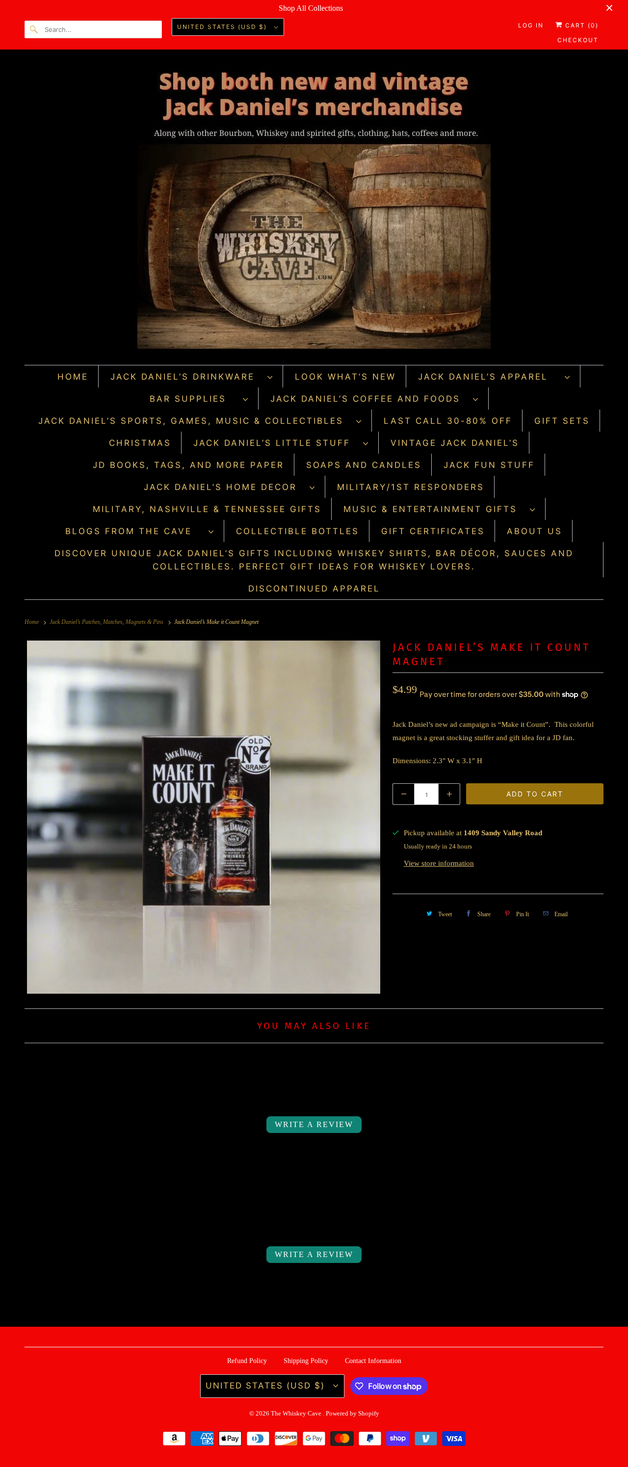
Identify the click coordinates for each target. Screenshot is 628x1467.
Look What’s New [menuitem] (345, 377)
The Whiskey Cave (297, 1413)
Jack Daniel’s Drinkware (186, 377)
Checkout (578, 40)
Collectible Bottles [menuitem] (297, 531)
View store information (439, 863)
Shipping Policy (306, 1360)
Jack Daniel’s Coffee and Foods (369, 399)
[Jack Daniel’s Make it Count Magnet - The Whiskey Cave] (203, 817)
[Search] (34, 29)
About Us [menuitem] (534, 531)
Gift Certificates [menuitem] (433, 531)
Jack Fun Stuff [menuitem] (489, 465)
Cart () (581, 25)
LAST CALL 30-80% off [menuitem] (448, 421)
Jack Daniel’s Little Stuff (275, 443)
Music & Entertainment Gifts (434, 509)
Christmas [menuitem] (140, 443)
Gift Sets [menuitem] (562, 421)
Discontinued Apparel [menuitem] (314, 588)
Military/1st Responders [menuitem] (410, 487)
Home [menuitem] (72, 377)
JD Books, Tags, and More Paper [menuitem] (188, 465)
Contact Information (373, 1360)
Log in (531, 25)
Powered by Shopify (352, 1413)
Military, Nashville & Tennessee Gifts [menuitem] (207, 509)
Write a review (314, 1124)
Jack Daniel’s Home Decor (224, 487)
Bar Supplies (194, 399)
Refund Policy (247, 1360)
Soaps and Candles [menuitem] (363, 465)
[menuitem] (192, 376)
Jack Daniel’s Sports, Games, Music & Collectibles (194, 421)
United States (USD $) (223, 26)
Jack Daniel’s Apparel (489, 377)
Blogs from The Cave (134, 531)
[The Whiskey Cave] (314, 209)
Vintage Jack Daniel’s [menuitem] (455, 443)
